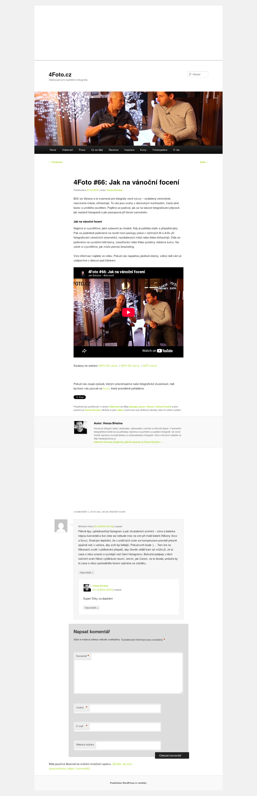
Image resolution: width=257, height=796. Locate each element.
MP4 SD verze (130, 365)
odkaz (120, 410)
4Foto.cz (60, 74)
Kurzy (143, 149)
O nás (176, 149)
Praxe (82, 149)
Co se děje (97, 149)
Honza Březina (114, 190)
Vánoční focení (163, 406)
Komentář (82, 656)
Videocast (67, 149)
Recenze (113, 149)
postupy (133, 406)
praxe (142, 406)
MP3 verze (150, 365)
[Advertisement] (128, 32)
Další (204, 162)
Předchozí (55, 162)
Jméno (81, 707)
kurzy (106, 388)
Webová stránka (85, 744)
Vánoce (150, 406)
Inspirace (129, 149)
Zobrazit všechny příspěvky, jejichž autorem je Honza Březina (128, 442)
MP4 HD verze (108, 365)
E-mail (81, 726)
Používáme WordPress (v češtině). (128, 783)
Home (53, 149)
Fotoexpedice (160, 149)
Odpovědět (86, 572)
